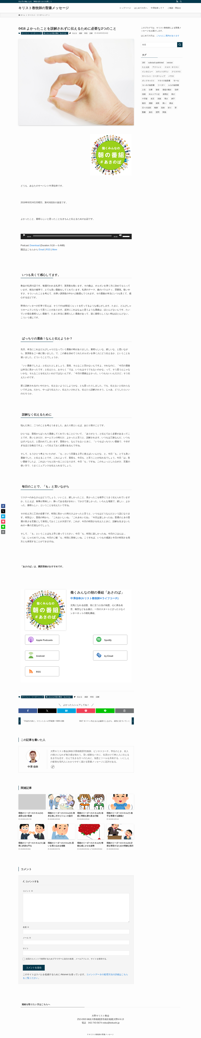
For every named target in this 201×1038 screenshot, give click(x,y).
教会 (171, 103)
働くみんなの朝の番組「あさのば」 (55, 33)
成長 (157, 103)
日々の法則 (146, 108)
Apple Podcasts (44, 640)
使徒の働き (167, 90)
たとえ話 (145, 67)
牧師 (156, 108)
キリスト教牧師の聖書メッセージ (43, 8)
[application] (76, 236)
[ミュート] (120, 235)
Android (40, 656)
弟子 (173, 99)
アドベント (156, 67)
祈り (169, 108)
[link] (53, 767)
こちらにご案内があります (167, 36)
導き (166, 99)
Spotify (108, 640)
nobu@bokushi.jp (111, 1023)
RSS (48, 249)
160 (143, 63)
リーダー (161, 85)
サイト (26, 948)
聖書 (144, 112)
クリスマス (176, 72)
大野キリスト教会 (100, 1016)
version (170, 63)
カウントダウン (162, 72)
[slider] (126, 236)
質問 (157, 112)
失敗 (159, 99)
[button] (27, 710)
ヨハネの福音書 (148, 85)
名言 (152, 99)
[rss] (177, 1)
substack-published (156, 63)
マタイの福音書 (164, 81)
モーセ (176, 81)
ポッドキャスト (148, 81)
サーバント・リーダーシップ (31, 33)
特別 (85, 33)
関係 (164, 112)
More (54, 249)
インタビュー (147, 72)
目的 (163, 108)
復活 (144, 103)
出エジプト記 (154, 94)
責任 (150, 112)
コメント (28, 891)
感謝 (80, 33)
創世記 (165, 94)
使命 (157, 90)
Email (41, 249)
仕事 (150, 90)
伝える (74, 33)
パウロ (171, 76)
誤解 (91, 33)
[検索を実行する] (180, 44)
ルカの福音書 (173, 85)
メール (27, 938)
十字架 (144, 99)
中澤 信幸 (33, 766)
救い (164, 103)
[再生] (24, 235)
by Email (108, 656)
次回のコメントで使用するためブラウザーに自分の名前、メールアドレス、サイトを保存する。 (67, 959)
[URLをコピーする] (124, 710)
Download (35, 245)
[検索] (181, 1)
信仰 (176, 90)
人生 (144, 90)
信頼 (144, 94)
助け (173, 94)
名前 (26, 927)
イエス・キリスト (172, 67)
